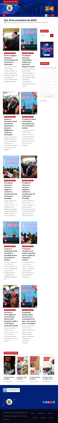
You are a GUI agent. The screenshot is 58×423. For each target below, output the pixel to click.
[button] (49, 15)
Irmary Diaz (8, 381)
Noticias (13, 53)
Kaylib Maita (47, 381)
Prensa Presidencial (11, 67)
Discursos (50, 413)
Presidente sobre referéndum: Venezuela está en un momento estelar (29, 123)
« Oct (41, 101)
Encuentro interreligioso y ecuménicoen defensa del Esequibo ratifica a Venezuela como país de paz (11, 319)
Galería (35, 418)
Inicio (5, 22)
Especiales (41, 413)
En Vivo (51, 418)
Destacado (7, 53)
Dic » (45, 101)
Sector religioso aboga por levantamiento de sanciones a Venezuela (11, 60)
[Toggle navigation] (46, 15)
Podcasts (43, 418)
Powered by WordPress (9, 412)
